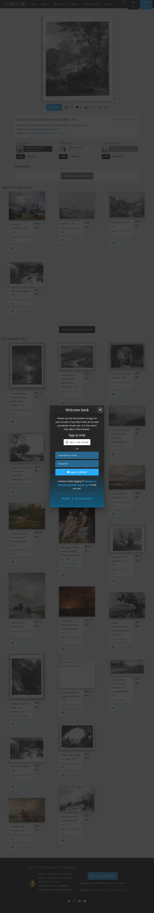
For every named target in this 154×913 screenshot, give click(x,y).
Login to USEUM (78, 472)
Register (66, 498)
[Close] (100, 410)
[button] (77, 442)
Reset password (83, 498)
